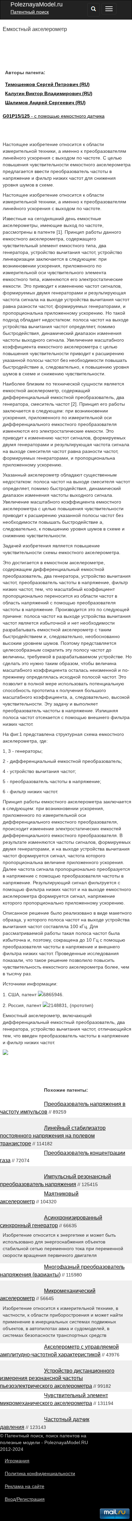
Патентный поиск (29, 12)
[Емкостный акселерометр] (5, 1053)
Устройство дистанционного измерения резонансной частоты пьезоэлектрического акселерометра (57, 1378)
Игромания (17, 1460)
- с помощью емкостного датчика (54, 116)
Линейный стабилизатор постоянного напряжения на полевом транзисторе (53, 1135)
